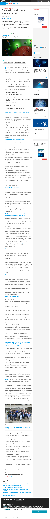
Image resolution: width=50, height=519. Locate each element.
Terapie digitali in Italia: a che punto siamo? (12, 487)
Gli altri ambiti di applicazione (11, 103)
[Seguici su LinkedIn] (23, 499)
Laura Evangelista (5, 35)
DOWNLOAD (45, 26)
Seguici (18, 499)
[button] (3, 3)
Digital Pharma (33, 3)
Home (3, 16)
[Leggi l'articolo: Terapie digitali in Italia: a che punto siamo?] (40, 88)
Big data (46, 3)
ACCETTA (39, 511)
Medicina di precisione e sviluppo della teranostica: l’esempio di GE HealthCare (18, 100)
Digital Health (28, 3)
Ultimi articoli (23, 3)
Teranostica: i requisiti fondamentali (12, 96)
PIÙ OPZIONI (39, 515)
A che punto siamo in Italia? (11, 105)
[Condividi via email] (7, 18)
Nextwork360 (5, 506)
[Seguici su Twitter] (25, 499)
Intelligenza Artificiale (40, 3)
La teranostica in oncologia (11, 102)
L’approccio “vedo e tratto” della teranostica (14, 94)
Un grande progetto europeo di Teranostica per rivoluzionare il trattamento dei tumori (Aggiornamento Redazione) (17, 108)
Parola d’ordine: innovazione (11, 97)
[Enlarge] (30, 405)
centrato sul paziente (13, 339)
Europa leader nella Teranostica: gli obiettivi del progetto (16, 109)
